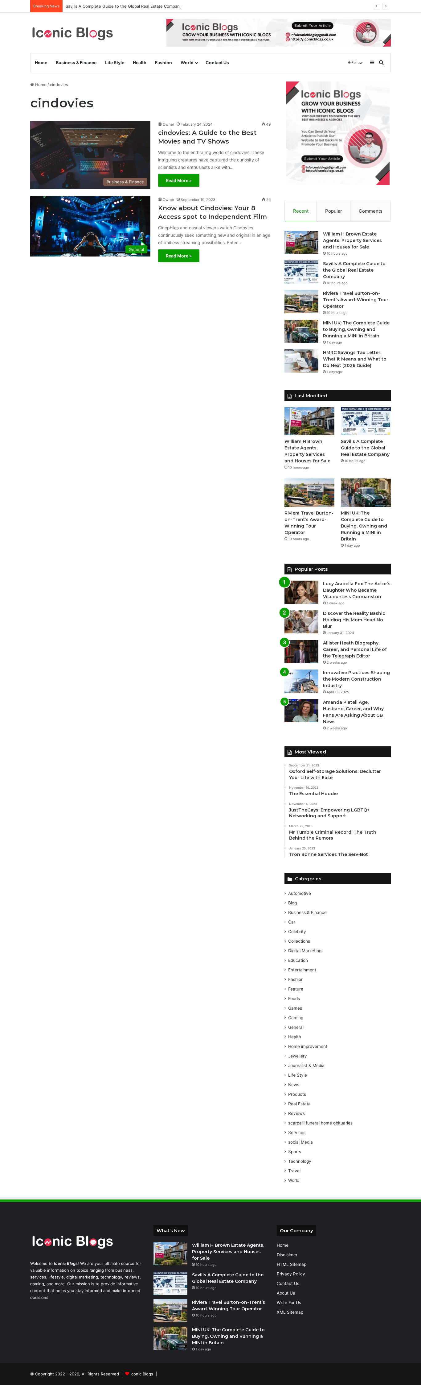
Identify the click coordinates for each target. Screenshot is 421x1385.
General (296, 1027)
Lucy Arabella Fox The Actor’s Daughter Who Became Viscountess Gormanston (356, 590)
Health (139, 62)
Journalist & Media (306, 1065)
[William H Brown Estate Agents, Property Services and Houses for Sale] (301, 242)
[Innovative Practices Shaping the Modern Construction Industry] (301, 681)
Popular (333, 211)
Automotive (299, 893)
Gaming (295, 1017)
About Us (286, 1293)
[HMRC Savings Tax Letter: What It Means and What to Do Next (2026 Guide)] (301, 361)
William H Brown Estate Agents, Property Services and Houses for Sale (352, 240)
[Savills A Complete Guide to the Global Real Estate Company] (301, 272)
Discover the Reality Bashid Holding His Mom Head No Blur (354, 620)
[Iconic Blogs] (72, 33)
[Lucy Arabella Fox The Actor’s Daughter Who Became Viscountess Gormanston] (301, 592)
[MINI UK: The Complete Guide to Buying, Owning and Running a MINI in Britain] (301, 331)
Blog (292, 902)
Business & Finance (76, 62)
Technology (299, 1161)
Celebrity (297, 931)
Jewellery (297, 1055)
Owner (168, 124)
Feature (295, 989)
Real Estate (299, 1103)
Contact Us (217, 62)
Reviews (296, 1113)
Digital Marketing (304, 950)
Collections (299, 941)
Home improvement (307, 1046)
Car (291, 922)
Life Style (114, 62)
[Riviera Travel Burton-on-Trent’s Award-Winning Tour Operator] (301, 301)
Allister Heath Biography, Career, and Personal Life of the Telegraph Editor (355, 649)
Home (41, 62)
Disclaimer (287, 1254)
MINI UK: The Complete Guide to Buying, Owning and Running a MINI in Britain (356, 329)
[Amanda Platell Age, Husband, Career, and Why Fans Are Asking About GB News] (301, 710)
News (293, 1084)
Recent (301, 211)
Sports (294, 1151)
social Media (300, 1142)
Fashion (163, 62)
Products (297, 1094)
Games (295, 1008)
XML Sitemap (290, 1312)
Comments (370, 211)
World (187, 62)
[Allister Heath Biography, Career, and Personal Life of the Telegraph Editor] (301, 651)
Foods (294, 998)
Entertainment (302, 969)
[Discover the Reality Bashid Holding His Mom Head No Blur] (301, 621)
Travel (294, 1170)
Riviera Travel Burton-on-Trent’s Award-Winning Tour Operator (355, 299)
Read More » (179, 180)
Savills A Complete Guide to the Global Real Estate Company (124, 6)
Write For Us (289, 1302)
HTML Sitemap (291, 1264)
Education (298, 960)
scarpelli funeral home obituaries (320, 1122)
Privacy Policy (291, 1273)
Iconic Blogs (141, 1373)
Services (296, 1132)
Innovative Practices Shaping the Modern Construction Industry (356, 679)
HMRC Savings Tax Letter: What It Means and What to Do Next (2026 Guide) (354, 359)
